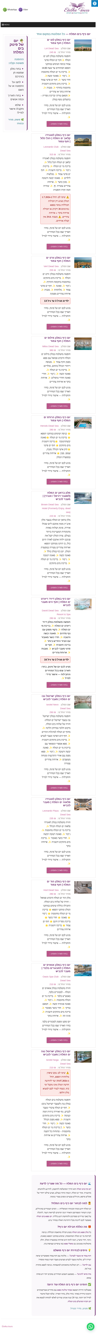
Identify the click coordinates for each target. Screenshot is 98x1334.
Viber (25, 10)
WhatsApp (12, 10)
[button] (90, 1326)
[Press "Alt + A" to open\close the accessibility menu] (94, 3)
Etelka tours (7, 1326)
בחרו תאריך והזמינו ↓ (59, 124)
